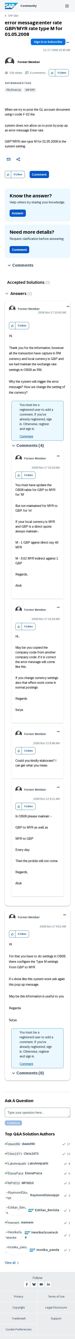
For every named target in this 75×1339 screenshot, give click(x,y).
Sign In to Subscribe (48, 41)
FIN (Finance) (13, 90)
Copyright (18, 1307)
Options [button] (67, 42)
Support (56, 1318)
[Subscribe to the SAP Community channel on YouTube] (41, 1284)
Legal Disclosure (56, 1307)
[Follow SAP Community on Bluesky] (34, 1284)
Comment (39, 174)
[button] (52, 72)
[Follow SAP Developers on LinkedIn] (48, 1284)
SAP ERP (30, 90)
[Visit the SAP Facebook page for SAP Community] (26, 1284)
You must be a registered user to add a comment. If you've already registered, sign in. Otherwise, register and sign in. (36, 417)
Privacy (18, 1296)
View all (10, 1262)
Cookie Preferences (19, 1329)
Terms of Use (56, 1296)
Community (28, 5)
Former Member (29, 62)
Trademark (19, 1318)
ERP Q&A (13, 15)
